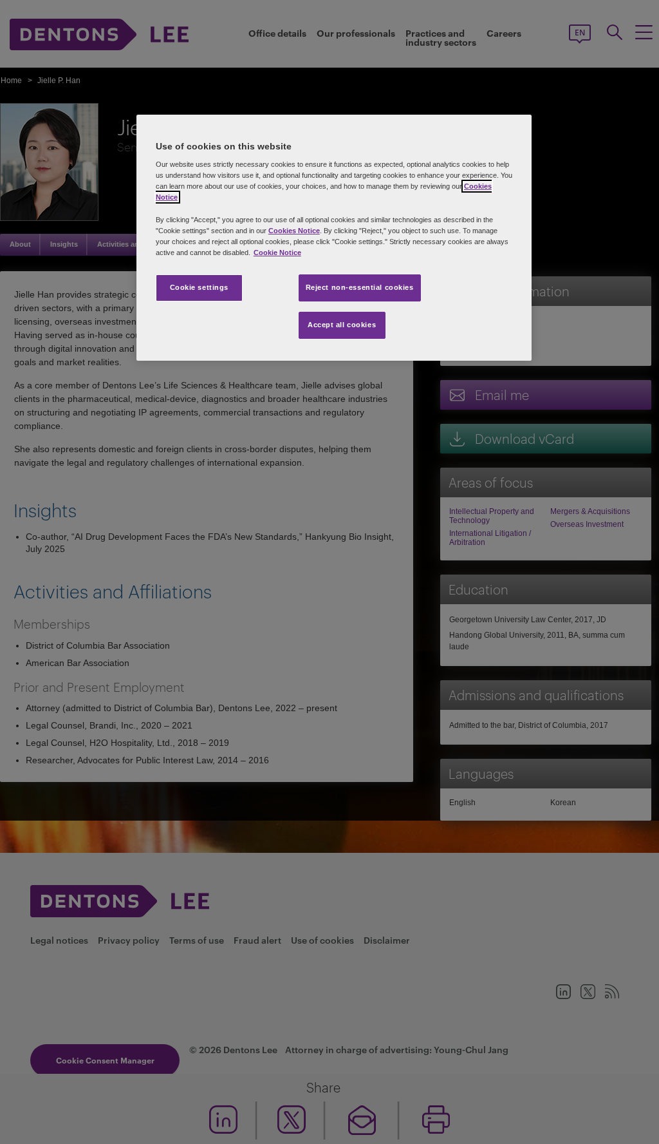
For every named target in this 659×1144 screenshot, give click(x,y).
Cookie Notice (277, 252)
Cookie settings (199, 287)
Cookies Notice (294, 230)
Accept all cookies (342, 325)
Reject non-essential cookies (360, 287)
